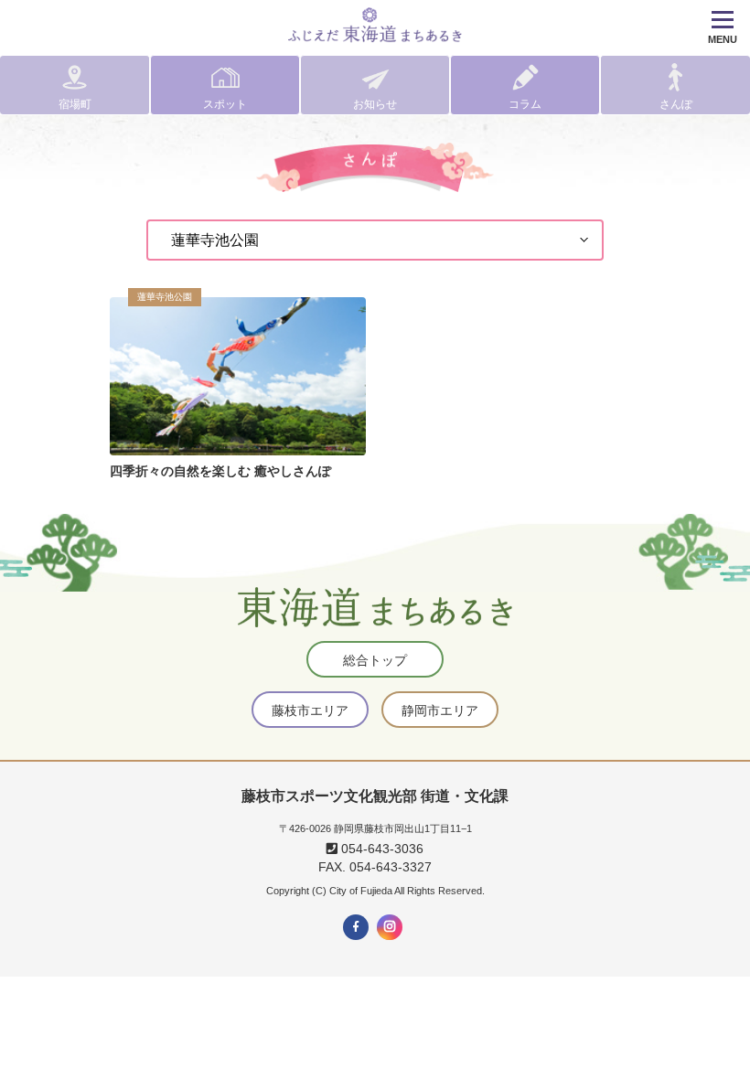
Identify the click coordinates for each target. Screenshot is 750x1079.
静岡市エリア (440, 710)
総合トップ (375, 660)
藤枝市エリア (310, 710)
